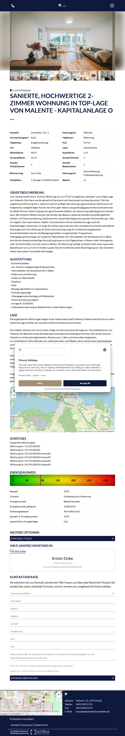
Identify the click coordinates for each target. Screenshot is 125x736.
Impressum (27, 724)
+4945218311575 (62, 563)
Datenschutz (41, 724)
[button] (112, 14)
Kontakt (15, 724)
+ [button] (14, 391)
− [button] (14, 395)
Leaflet (80, 431)
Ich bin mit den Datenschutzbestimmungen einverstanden (42, 665)
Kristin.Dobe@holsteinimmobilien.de (62, 566)
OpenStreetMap (99, 431)
